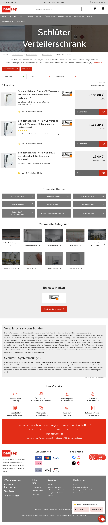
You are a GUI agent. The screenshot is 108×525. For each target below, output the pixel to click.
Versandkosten (102, 377)
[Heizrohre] (68, 239)
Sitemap (35, 498)
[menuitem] (4, 16)
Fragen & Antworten (99, 2)
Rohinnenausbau (17, 55)
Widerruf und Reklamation (100, 457)
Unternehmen (36, 487)
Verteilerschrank (47, 55)
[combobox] (58, 9)
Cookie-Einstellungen (50, 509)
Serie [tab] (32, 76)
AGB (74, 484)
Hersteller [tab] (8, 76)
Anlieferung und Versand (55, 490)
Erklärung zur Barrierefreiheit (82, 490)
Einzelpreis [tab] (60, 76)
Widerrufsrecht (78, 493)
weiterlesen (98, 63)
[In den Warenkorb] (103, 112)
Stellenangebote (37, 491)
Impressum (36, 494)
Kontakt (50, 484)
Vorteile (50, 496)
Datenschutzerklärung (80, 487)
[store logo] (13, 9)
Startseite (5, 55)
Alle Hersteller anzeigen (53, 309)
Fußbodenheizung (32, 55)
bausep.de (83, 515)
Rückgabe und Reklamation (56, 493)
